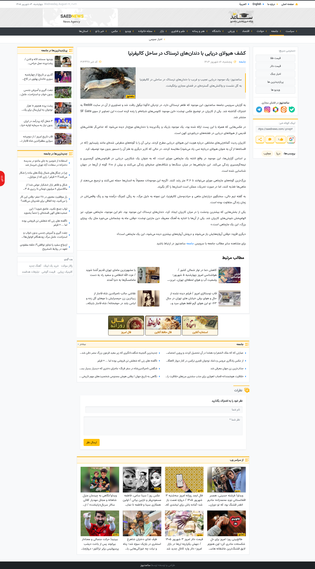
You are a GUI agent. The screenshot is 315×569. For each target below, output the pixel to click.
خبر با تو (100, 31)
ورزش (231, 31)
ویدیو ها (275, 90)
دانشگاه (216, 31)
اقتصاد (246, 31)
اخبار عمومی (156, 39)
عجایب (267, 153)
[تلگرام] (259, 110)
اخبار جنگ (275, 74)
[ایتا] (284, 110)
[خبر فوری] (2, 178)
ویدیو (128, 31)
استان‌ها (84, 31)
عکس (114, 31)
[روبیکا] (276, 110)
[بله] (292, 110)
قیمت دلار (275, 66)
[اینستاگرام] (267, 110)
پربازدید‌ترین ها (275, 82)
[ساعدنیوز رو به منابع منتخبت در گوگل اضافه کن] (291, 139)
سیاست (290, 31)
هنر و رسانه (198, 31)
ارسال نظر (91, 442)
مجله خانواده (145, 31)
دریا (278, 153)
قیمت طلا (275, 58)
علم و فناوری (178, 31)
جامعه (275, 31)
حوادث (261, 31)
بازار (162, 31)
